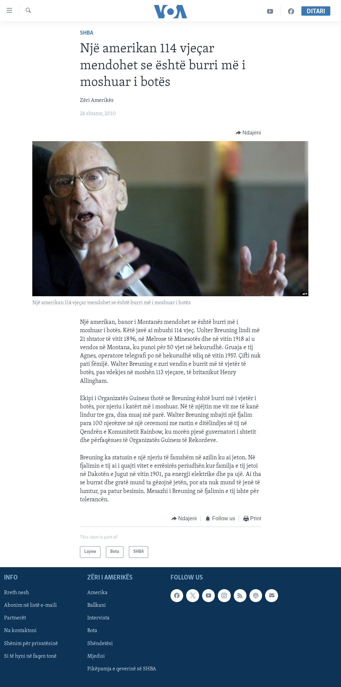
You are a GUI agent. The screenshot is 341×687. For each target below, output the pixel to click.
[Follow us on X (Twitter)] (192, 595)
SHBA (86, 33)
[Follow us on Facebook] (176, 595)
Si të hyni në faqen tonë (30, 656)
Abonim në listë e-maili (30, 605)
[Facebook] (291, 11)
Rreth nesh (16, 592)
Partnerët (15, 618)
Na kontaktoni (20, 630)
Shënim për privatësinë (31, 643)
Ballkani (96, 605)
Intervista (98, 618)
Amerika (97, 592)
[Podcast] (255, 595)
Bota (92, 630)
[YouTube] (270, 11)
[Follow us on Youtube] (208, 595)
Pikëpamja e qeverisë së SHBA (121, 668)
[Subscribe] (271, 595)
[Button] (248, 132)
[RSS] (240, 595)
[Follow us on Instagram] (224, 595)
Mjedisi (96, 656)
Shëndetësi (100, 643)
